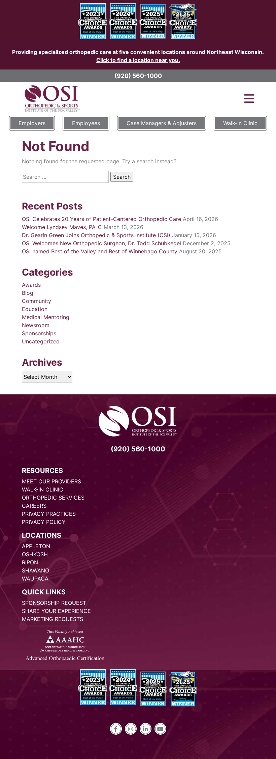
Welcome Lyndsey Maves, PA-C (62, 227)
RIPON (30, 562)
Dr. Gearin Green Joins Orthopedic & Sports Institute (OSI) (96, 235)
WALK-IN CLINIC (42, 489)
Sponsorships (39, 333)
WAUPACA (35, 578)
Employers (32, 123)
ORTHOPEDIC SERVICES (53, 497)
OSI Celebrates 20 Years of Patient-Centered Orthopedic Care (101, 219)
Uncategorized (41, 341)
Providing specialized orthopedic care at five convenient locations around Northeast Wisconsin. (138, 56)
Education (34, 309)
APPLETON (36, 546)
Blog (27, 292)
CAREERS (34, 505)
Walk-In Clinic (240, 123)
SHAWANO (35, 570)
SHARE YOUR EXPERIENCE (56, 611)
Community (36, 301)
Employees (86, 123)
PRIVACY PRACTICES (49, 513)
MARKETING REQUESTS (52, 619)
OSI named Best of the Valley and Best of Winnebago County (99, 251)
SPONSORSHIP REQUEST (54, 602)
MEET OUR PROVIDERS (51, 481)
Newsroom (35, 325)
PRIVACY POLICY (44, 521)
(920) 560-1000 (138, 75)
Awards (31, 284)
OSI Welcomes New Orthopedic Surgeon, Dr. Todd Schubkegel (101, 243)
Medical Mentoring (45, 317)
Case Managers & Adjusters (162, 123)
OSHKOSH (35, 554)
